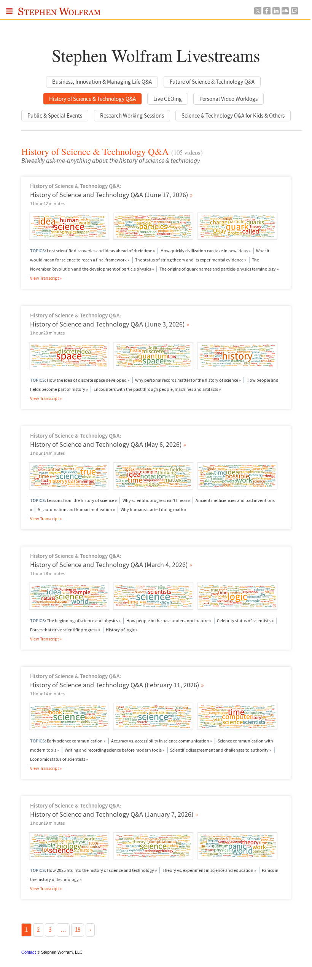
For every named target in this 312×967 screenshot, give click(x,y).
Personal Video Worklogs (228, 98)
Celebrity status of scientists (243, 620)
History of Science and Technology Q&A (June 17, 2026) (111, 194)
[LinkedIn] (276, 13)
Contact (28, 952)
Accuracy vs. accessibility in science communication (160, 741)
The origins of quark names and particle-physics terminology (218, 269)
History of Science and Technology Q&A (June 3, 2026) (109, 324)
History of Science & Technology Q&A (92, 98)
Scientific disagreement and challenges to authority (219, 750)
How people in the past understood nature (167, 620)
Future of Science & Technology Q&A (212, 81)
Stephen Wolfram (59, 13)
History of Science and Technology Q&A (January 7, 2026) (114, 814)
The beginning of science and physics (82, 620)
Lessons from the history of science (80, 500)
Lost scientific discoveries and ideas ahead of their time (99, 250)
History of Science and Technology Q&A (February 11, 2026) (117, 684)
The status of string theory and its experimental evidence (189, 260)
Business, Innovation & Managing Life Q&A (102, 81)
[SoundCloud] (285, 13)
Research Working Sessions (132, 115)
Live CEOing (167, 98)
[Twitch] (294, 13)
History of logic (120, 629)
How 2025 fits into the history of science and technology (100, 870)
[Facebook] (267, 13)
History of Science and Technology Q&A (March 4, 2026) (111, 564)
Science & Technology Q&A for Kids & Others (233, 115)
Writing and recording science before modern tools (113, 750)
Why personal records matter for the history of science (186, 380)
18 (77, 929)
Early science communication (74, 741)
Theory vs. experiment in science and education (208, 870)
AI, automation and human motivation (75, 509)
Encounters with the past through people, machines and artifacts (156, 389)
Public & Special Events (54, 115)
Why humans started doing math (152, 509)
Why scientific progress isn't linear (155, 500)
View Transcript (45, 278)
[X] (257, 13)
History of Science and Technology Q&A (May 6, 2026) (108, 444)
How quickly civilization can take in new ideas (204, 250)
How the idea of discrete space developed (86, 380)
